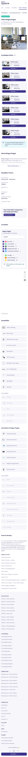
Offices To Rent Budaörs (8, 629)
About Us (3, 708)
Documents (4, 731)
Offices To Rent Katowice (8, 610)
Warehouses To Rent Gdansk (9, 683)
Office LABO (4, 571)
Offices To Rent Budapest (8, 626)
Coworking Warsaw (6, 636)
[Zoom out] (25, 274)
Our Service (4, 711)
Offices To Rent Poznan (7, 620)
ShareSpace (4, 13)
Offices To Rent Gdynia (7, 617)
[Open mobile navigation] (25, 3)
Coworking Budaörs (6, 666)
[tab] (7, 8)
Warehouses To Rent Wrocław (9, 677)
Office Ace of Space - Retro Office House (12, 583)
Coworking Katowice (6, 648)
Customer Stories (6, 713)
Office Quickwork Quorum (8, 563)
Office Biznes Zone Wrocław (8, 588)
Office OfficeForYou (6, 566)
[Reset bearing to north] (25, 277)
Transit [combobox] (5, 237)
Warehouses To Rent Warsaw (9, 674)
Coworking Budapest (7, 664)
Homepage (4, 705)
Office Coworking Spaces (8, 568)
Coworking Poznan (6, 657)
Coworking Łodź (5, 651)
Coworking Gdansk (6, 645)
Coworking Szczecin (6, 660)
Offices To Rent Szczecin (7, 622)
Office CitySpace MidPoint (8, 585)
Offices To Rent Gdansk (7, 608)
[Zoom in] (25, 272)
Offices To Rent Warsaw (7, 599)
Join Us (3, 716)
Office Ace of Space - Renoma (9, 574)
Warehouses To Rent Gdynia (9, 693)
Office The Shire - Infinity (8, 560)
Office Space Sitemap (7, 738)
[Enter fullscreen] (25, 280)
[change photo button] (23, 38)
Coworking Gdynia (6, 654)
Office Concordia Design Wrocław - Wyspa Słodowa (14, 580)
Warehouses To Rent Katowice (9, 687)
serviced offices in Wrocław (8, 547)
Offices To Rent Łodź (6, 613)
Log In (2, 725)
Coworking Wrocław (14, 13)
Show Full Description (13, 166)
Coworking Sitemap (6, 740)
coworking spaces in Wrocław (16, 545)
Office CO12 (4, 577)
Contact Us (4, 719)
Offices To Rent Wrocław (8, 601)
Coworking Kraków (6, 642)
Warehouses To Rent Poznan (9, 696)
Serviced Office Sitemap (7, 743)
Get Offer (13, 68)
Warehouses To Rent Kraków (9, 680)
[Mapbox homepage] (5, 313)
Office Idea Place (6, 557)
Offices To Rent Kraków (7, 604)
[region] (14, 292)
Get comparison (8, 214)
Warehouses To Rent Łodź (8, 689)
